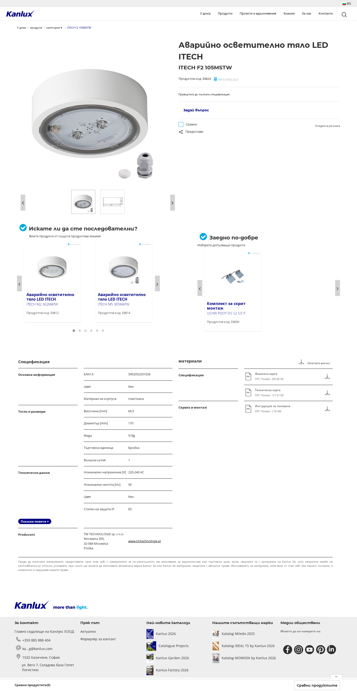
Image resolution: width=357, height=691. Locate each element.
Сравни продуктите (317, 685)
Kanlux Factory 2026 (172, 670)
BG (348, 3)
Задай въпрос (196, 110)
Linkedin (332, 650)
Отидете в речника (327, 126)
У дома (205, 13)
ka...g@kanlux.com (37, 648)
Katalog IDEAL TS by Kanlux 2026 (248, 645)
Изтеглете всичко (318, 363)
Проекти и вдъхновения (258, 13)
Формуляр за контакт (98, 639)
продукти (36, 27)
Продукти (225, 13)
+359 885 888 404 (36, 640)
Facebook (288, 650)
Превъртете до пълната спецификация (204, 94)
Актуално (88, 631)
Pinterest (321, 650)
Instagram (299, 650)
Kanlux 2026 (166, 633)
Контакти (326, 13)
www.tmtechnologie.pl (144, 541)
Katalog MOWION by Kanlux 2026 (249, 658)
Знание (289, 13)
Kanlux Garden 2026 (172, 658)
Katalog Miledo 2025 (238, 633)
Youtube (310, 650)
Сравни (191, 124)
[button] (346, 3)
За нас (306, 13)
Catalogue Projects (174, 645)
